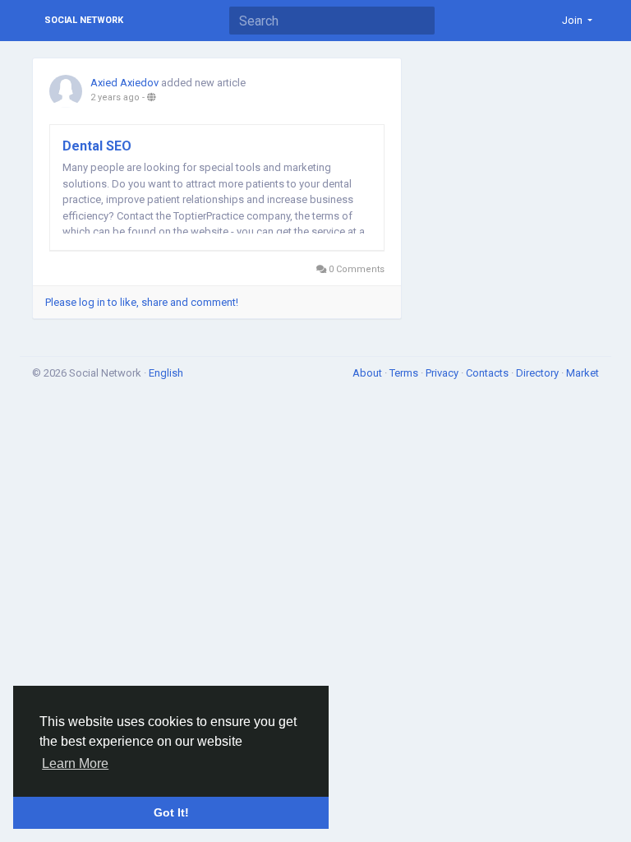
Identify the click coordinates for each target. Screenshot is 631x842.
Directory (538, 373)
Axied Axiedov (124, 82)
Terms (405, 373)
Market (582, 373)
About (368, 373)
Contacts (488, 373)
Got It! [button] (171, 812)
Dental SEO (96, 146)
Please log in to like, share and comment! (141, 302)
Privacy (443, 373)
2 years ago (115, 97)
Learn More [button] (75, 763)
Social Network (83, 20)
